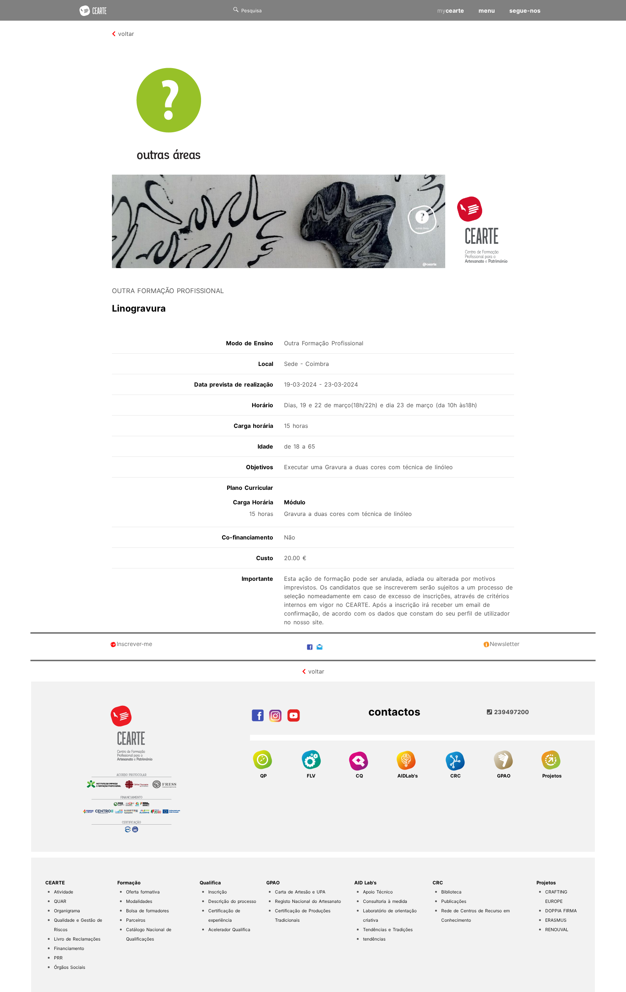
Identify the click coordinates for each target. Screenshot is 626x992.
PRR (58, 957)
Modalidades (139, 901)
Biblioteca (451, 892)
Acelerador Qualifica (229, 929)
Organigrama (67, 910)
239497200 (510, 712)
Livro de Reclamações (77, 939)
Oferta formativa (143, 892)
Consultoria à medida (385, 901)
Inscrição (217, 892)
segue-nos (525, 10)
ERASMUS (556, 920)
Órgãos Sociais (69, 967)
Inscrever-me (134, 643)
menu (487, 10)
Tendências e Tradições (388, 929)
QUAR (60, 901)
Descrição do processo (232, 901)
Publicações (453, 901)
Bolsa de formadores (147, 910)
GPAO (273, 882)
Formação (129, 882)
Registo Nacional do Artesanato (308, 901)
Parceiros (135, 920)
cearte (450, 10)
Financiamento (69, 948)
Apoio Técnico (378, 892)
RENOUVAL (556, 929)
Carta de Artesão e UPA (300, 892)
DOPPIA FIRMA (561, 910)
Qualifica (210, 882)
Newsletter (504, 643)
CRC (438, 882)
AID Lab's (365, 882)
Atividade (63, 892)
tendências (374, 939)
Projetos (546, 882)
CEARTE (55, 882)
